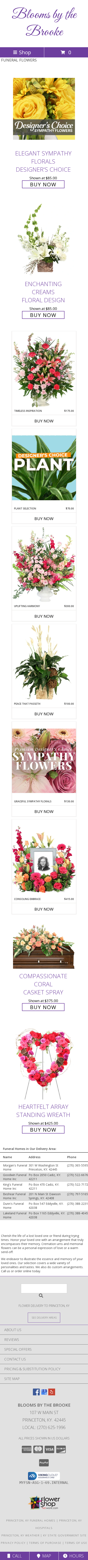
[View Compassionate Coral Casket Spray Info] (44, 945)
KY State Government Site (65, 1535)
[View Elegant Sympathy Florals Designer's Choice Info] (44, 109)
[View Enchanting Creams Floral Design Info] (44, 240)
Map (45, 1556)
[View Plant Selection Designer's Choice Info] (44, 467)
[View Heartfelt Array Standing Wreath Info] (44, 1062)
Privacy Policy (13, 1543)
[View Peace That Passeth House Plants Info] (44, 663)
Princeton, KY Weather (20, 1535)
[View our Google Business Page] (44, 1394)
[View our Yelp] (51, 1394)
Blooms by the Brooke (44, 23)
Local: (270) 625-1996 (44, 1427)
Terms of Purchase (45, 1543)
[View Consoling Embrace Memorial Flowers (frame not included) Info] (44, 858)
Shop (25, 52)
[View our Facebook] (36, 1394)
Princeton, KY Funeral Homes (31, 1520)
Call (16, 1556)
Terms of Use (76, 1543)
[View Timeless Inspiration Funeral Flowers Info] (44, 370)
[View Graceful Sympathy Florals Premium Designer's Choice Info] (44, 760)
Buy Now (43, 184)
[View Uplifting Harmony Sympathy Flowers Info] (44, 565)
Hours (75, 1556)
